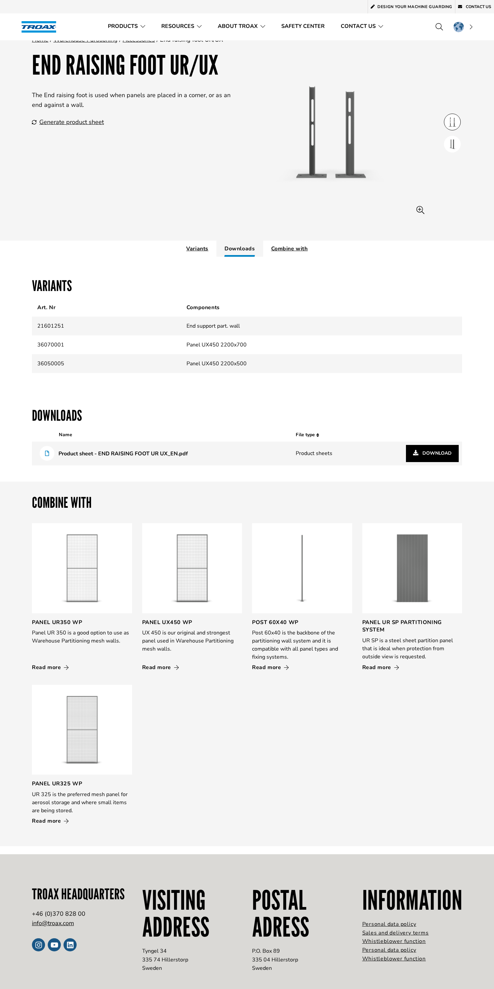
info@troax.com (53, 923)
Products (123, 26)
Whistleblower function (394, 941)
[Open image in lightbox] (420, 210)
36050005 (50, 363)
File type (306, 434)
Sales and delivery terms (395, 933)
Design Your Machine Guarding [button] (414, 6)
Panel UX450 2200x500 (217, 363)
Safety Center (303, 26)
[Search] (439, 26)
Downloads (239, 248)
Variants (197, 248)
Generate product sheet (71, 122)
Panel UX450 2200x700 (217, 344)
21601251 (50, 326)
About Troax (238, 26)
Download (436, 453)
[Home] (41, 26)
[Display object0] (452, 122)
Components (203, 307)
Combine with (289, 248)
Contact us (478, 6)
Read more (47, 667)
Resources (177, 26)
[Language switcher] (462, 26)
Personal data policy (389, 924)
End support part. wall (213, 326)
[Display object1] (452, 144)
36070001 (50, 344)
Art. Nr (46, 307)
